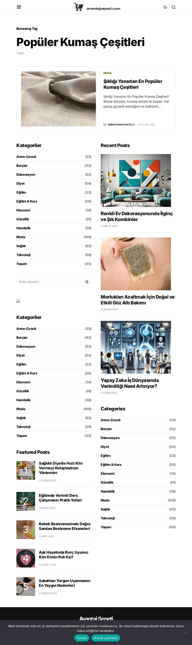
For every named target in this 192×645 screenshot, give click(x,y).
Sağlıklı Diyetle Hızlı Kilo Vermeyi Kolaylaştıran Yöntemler (60, 468)
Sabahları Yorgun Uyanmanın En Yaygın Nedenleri (64, 583)
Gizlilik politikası (106, 638)
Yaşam (21, 264)
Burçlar (22, 165)
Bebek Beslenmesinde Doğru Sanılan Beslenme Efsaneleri (65, 526)
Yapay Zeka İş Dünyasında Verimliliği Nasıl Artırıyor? (130, 383)
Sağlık (21, 246)
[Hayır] (186, 632)
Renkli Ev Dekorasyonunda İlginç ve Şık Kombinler (137, 216)
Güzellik (22, 219)
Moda (107, 72)
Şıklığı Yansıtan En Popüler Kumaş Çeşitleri (132, 84)
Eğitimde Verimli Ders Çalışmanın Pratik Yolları (60, 497)
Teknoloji (23, 255)
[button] (18, 7)
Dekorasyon (25, 174)
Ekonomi (23, 210)
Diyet (20, 183)
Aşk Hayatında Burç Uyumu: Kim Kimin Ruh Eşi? (64, 554)
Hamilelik (23, 228)
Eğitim (21, 192)
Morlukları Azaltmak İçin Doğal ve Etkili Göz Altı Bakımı (138, 300)
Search (87, 282)
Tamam (82, 638)
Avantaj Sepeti (96, 618)
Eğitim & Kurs (26, 201)
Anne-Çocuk (26, 157)
